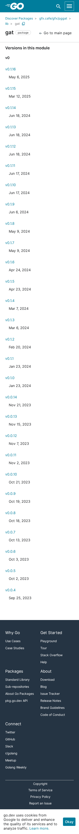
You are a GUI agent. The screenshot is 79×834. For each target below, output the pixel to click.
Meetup (10, 760)
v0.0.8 (10, 513)
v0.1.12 (10, 146)
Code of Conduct (52, 714)
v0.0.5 (10, 570)
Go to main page (57, 33)
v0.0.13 (11, 416)
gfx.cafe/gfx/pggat (53, 18)
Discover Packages (19, 18)
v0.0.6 (10, 551)
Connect (13, 724)
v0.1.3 (9, 320)
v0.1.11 (10, 165)
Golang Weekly (16, 767)
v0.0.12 (11, 435)
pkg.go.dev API (16, 700)
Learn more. (39, 828)
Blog (43, 686)
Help (43, 662)
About (46, 671)
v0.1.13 (10, 127)
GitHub (10, 739)
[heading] (18, 6)
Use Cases (12, 641)
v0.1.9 (9, 204)
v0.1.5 (9, 281)
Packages (14, 671)
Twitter (10, 732)
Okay (69, 822)
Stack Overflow (51, 655)
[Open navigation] (69, 6)
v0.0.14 (11, 397)
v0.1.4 (9, 300)
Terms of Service (40, 790)
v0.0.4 (10, 590)
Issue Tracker (50, 693)
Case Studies (14, 648)
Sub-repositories (17, 686)
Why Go (12, 632)
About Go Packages (19, 693)
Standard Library (17, 679)
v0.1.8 (9, 223)
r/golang (11, 753)
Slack (9, 746)
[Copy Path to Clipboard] (23, 24)
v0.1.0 (9, 378)
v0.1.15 (10, 88)
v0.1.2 (9, 339)
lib (7, 23)
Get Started (51, 632)
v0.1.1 (9, 358)
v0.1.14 (10, 107)
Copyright (40, 784)
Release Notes (50, 700)
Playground (48, 641)
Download (47, 679)
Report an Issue (40, 803)
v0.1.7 (9, 243)
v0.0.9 (10, 493)
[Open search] (58, 6)
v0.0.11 (10, 455)
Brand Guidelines (52, 707)
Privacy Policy (40, 796)
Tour (43, 648)
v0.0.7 (10, 532)
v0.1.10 (10, 185)
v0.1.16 (10, 69)
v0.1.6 (9, 262)
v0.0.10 (11, 474)
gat (17, 23)
